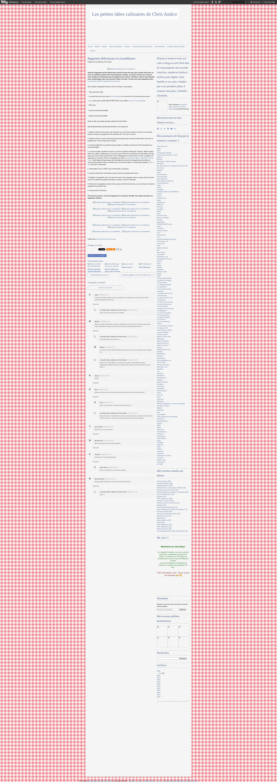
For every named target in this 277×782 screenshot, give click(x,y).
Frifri (158, 233)
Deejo (159, 200)
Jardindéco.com (162, 256)
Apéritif (97, 46)
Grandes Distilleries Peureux (166, 239)
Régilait (159, 408)
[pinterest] (219, 2)
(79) (161, 505)
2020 (158, 684)
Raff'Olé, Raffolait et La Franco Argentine (171, 403)
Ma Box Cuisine (162, 334)
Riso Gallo (160, 410)
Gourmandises (160, 46)
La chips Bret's (162, 287)
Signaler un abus (150, 781)
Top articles (132, 781)
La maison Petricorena (164, 298)
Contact (92, 50)
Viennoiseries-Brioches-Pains (142, 46)
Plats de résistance (115, 46)
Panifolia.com (161, 378)
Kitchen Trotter (162, 272)
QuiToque (160, 401)
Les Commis (161, 319)
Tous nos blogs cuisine (201, 2)
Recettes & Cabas (163, 406)
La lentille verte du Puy (164, 293)
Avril (160, 673)
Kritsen (159, 274)
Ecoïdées (160, 209)
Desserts (127, 46)
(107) (168, 503)
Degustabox (161, 202)
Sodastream (161, 436)
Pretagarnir (161, 388)
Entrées (104, 46)
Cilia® (159, 187)
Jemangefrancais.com (164, 259)
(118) (165, 494)
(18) (164, 529)
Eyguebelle (160, 222)
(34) (161, 522)
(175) (171, 488)
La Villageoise (161, 310)
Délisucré (160, 205)
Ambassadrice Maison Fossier (167, 155)
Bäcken (159, 157)
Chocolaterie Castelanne (165, 181)
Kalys (159, 263)
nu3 (158, 371)
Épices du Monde (163, 218)
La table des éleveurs (164, 304)
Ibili (158, 250)
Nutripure (160, 373)
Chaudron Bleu (162, 176)
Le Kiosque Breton (163, 315)
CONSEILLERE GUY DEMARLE (168, 192)
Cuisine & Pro (161, 198)
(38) (161, 518)
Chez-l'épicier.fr (162, 179)
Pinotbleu (160, 384)
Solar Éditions (161, 438)
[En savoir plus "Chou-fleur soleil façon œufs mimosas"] (162, 631)
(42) (164, 516)
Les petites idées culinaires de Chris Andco (134, 14)
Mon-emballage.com (164, 360)
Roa (158, 412)
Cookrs (159, 194)
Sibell (159, 425)
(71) (172, 509)
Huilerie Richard (162, 248)
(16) (172, 531)
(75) (167, 507)
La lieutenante (162, 295)
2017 (158, 690)
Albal (158, 150)
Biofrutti (159, 159)
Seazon (159, 423)
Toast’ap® (160, 453)
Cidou (159, 185)
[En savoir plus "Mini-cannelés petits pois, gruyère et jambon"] (162, 641)
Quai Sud (160, 399)
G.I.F (158, 237)
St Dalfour (160, 442)
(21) (164, 524)
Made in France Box (164, 336)
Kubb (158, 276)
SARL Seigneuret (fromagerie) (167, 416)
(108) (164, 498)
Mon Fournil (161, 362)
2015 (158, 695)
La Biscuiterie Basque (164, 278)
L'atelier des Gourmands (165, 308)
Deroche (160, 207)
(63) (164, 511)
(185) (165, 485)
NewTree (160, 369)
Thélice (159, 449)
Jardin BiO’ (160, 254)
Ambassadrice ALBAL (164, 153)
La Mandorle (161, 300)
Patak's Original (162, 382)
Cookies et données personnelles (173, 781)
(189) (165, 483)
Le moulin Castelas (163, 317)
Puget (159, 393)
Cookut (159, 196)
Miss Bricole (161, 354)
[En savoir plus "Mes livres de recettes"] (173, 631)
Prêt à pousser (162, 390)
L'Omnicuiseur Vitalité (164, 330)
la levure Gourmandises (137, 101)
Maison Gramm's (163, 343)
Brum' (159, 172)
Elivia (158, 213)
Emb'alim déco (162, 215)
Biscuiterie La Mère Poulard (166, 161)
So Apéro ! (160, 434)
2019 (158, 686)
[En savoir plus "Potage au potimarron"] (173, 641)
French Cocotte (162, 230)
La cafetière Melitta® (164, 285)
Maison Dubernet (163, 341)
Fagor (159, 226)
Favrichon (160, 228)
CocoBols (160, 189)
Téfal (158, 447)
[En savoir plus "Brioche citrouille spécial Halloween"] (184, 641)
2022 (158, 679)
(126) (172, 492)
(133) (167, 490)
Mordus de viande (163, 365)
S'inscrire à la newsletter (97, 255)
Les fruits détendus (163, 321)
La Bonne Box (162, 282)
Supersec (160, 445)
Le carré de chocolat (164, 313)
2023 (158, 677)
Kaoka (159, 265)
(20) (164, 526)
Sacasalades (161, 414)
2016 (158, 692)
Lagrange (160, 291)
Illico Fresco (161, 252)
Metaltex (160, 352)
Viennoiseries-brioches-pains (106, 239)
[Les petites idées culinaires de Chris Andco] (162, 105)
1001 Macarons (162, 146)
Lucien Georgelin (163, 332)
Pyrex (159, 397)
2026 (158, 671)
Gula (158, 246)
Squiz (159, 440)
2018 (158, 688)
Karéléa (159, 267)
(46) (168, 514)
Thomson (160, 451)
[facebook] (212, 2)
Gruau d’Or (161, 243)
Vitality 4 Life (161, 460)
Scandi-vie (160, 419)
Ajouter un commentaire (105, 287)
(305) (164, 481)
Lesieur (159, 323)
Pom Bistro (160, 386)
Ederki (159, 211)
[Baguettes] (121, 69)
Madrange (160, 339)
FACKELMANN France (164, 224)
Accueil (90, 46)
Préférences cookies (192, 781)
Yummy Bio (161, 462)
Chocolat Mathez (162, 183)
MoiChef (160, 356)
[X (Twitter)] (215, 2)
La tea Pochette (162, 306)
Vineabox (160, 458)
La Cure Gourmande (164, 289)
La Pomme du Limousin (165, 302)
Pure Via (160, 395)
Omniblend (160, 375)
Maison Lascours (163, 345)
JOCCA (159, 261)
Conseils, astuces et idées (176, 46)
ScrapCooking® (162, 421)
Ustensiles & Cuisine (164, 455)
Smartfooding (161, 432)
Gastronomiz (161, 235)
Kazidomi (160, 269)
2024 (158, 675)
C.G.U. (159, 781)
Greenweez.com (162, 241)
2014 (158, 697)
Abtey (159, 148)
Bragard (159, 170)
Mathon (159, 347)
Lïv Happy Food (162, 328)
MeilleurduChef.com (164, 349)
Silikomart (160, 429)
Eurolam (160, 220)
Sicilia (159, 427)
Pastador (160, 380)
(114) (161, 496)
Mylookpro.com (162, 367)
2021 (158, 682)
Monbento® (161, 358)
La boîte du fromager (164, 280)
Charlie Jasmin (162, 174)
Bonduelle (160, 163)
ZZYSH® (160, 464)
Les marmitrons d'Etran (165, 326)
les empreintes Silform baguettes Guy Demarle (104, 81)
